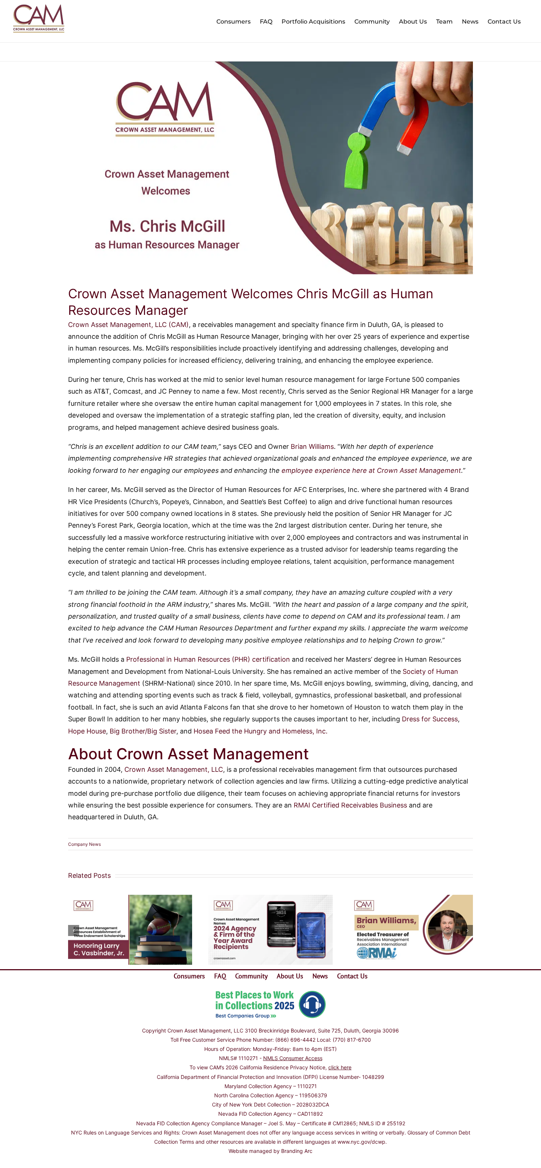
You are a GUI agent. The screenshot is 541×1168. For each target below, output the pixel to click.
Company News (84, 844)
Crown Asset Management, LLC (173, 769)
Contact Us (352, 976)
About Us (290, 976)
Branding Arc (296, 1151)
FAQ (220, 976)
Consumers (189, 976)
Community (251, 976)
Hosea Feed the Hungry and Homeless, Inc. (261, 731)
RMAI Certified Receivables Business (350, 805)
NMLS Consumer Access (292, 1058)
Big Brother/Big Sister (143, 731)
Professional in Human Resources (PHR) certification (207, 659)
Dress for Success (430, 719)
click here (339, 1067)
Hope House (87, 731)
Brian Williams (311, 446)
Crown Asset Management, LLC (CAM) (128, 324)
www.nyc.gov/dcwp (361, 1142)
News (320, 976)
